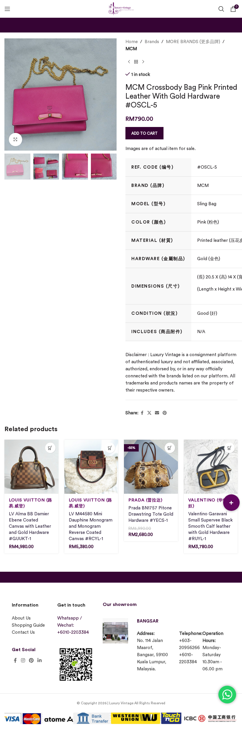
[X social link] (149, 413)
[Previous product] (129, 62)
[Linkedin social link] (40, 660)
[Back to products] (136, 62)
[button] (231, 502)
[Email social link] (157, 413)
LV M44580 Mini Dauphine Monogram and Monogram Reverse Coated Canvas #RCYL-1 (90, 526)
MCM (131, 49)
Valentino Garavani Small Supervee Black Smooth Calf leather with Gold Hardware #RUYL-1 (210, 526)
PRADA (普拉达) (145, 500)
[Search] (221, 9)
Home (131, 42)
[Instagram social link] (23, 660)
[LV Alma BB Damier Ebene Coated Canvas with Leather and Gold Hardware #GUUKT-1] (31, 467)
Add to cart (144, 133)
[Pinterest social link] (165, 413)
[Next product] (143, 62)
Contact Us (23, 632)
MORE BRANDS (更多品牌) (193, 42)
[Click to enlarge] (15, 139)
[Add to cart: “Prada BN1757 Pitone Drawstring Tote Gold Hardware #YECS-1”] (170, 448)
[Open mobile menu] (7, 9)
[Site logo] (121, 8)
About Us (21, 618)
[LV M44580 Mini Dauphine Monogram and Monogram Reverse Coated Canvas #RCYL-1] (91, 467)
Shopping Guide (28, 625)
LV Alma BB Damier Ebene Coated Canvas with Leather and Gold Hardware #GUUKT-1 (30, 526)
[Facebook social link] (141, 413)
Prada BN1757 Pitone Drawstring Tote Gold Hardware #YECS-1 (150, 514)
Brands (152, 42)
